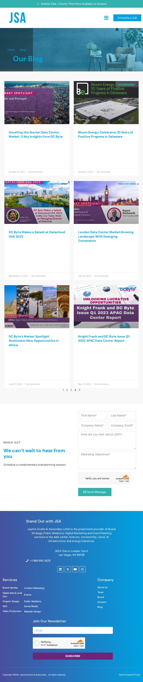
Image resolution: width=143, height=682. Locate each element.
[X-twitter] (68, 569)
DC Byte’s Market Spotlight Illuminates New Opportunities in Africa (34, 341)
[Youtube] (75, 569)
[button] (106, 18)
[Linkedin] (60, 569)
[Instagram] (83, 569)
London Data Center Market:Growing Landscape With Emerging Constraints (106, 236)
